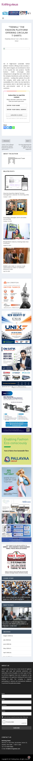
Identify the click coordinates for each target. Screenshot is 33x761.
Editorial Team (15, 39)
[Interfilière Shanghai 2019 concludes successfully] (16, 207)
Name (3, 693)
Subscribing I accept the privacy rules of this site (16, 717)
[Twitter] (7, 127)
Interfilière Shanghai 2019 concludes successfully (14, 218)
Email (3, 699)
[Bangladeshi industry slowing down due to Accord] (16, 231)
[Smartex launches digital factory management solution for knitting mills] (16, 183)
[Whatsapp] (13, 127)
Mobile (3, 711)
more (18, 683)
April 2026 (6, 652)
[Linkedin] (10, 127)
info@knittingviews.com (13, 749)
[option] (16, 590)
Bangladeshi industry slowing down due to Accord (16, 242)
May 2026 (6, 648)
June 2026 (6, 644)
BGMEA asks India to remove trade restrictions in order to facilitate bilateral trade (14, 267)
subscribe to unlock (16, 115)
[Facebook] (5, 127)
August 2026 (7, 636)
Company (4, 705)
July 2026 (6, 640)
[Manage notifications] (29, 757)
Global (16, 41)
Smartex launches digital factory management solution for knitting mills (16, 194)
